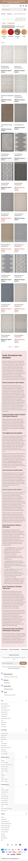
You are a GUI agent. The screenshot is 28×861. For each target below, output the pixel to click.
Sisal (4, 23)
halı (9, 618)
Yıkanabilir (11, 23)
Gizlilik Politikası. (16, 668)
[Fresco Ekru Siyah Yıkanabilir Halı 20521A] (7, 202)
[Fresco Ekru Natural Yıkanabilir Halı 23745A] (20, 202)
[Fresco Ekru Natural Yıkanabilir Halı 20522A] (7, 232)
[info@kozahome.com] (20, 6)
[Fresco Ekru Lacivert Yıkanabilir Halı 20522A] (7, 292)
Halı (2, 700)
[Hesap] (23, 6)
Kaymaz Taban (20, 26)
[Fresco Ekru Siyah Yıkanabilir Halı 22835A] (20, 142)
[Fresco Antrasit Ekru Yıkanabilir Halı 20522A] (20, 323)
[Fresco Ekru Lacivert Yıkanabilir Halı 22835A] (7, 263)
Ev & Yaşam (4, 730)
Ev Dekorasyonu (5, 784)
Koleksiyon (9, 13)
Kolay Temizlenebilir (8, 26)
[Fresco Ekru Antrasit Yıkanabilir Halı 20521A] (20, 292)
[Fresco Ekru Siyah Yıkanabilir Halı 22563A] (7, 171)
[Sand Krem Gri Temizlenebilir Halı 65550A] (20, 54)
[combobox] (14, 9)
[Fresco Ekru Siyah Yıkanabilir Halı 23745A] (7, 142)
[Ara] (25, 9)
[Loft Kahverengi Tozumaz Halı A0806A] (7, 112)
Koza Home (7, 858)
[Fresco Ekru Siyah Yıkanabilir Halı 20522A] (20, 171)
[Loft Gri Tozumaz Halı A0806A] (20, 112)
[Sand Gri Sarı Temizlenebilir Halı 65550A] (7, 83)
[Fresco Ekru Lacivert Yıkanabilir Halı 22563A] (20, 263)
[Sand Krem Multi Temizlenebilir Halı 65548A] (7, 54)
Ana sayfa (3, 13)
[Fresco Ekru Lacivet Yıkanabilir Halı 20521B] (20, 232)
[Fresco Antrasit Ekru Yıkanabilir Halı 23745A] (7, 323)
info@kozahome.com (8, 689)
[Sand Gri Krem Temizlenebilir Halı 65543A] (20, 83)
